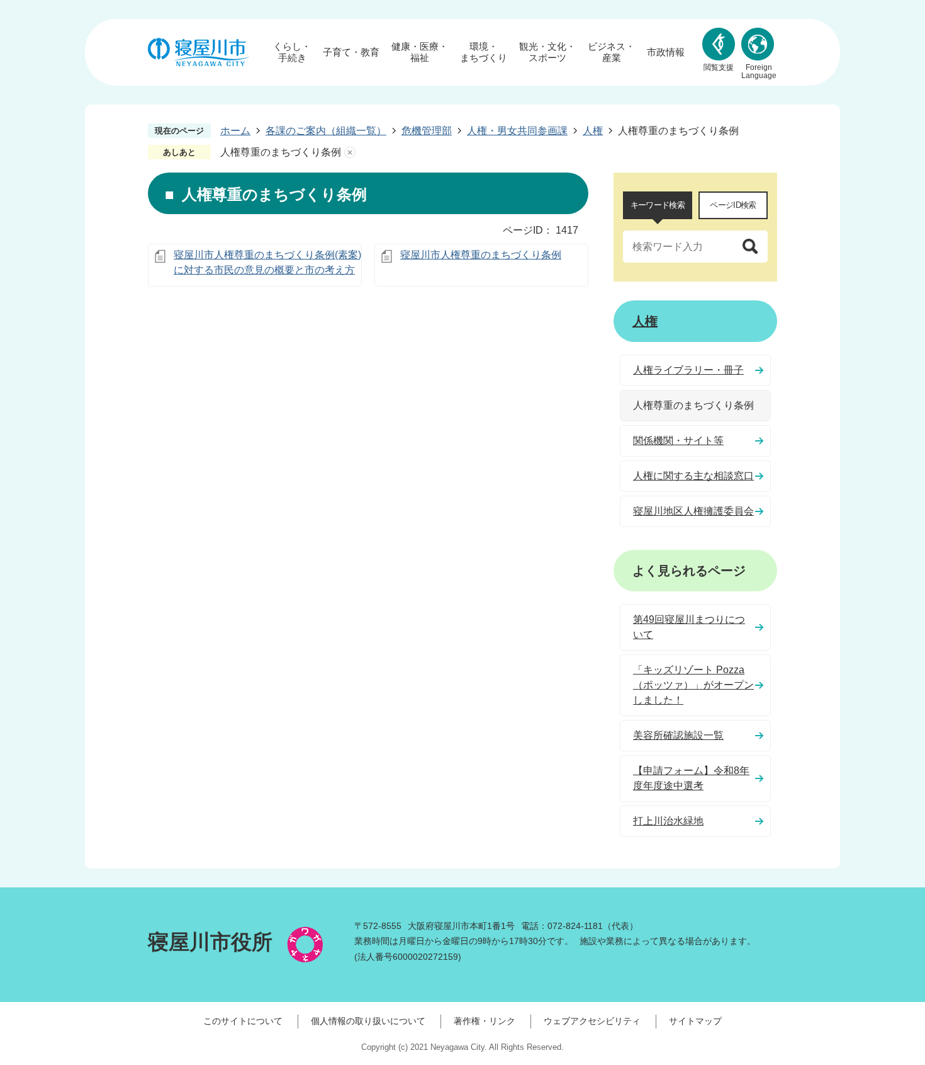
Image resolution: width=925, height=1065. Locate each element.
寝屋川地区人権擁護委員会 (693, 511)
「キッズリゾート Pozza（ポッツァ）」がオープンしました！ (693, 684)
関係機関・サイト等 (678, 440)
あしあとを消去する (350, 152)
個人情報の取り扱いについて (368, 1021)
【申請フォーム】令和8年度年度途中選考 (691, 778)
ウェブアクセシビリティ (592, 1021)
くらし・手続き (292, 52)
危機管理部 (426, 130)
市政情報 (666, 52)
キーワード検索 (658, 205)
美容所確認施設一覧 (678, 735)
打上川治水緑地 (668, 821)
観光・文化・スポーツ (547, 52)
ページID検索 (733, 205)
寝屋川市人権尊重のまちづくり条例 (480, 254)
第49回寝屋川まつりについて (689, 627)
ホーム (235, 130)
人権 (593, 130)
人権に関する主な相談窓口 (693, 475)
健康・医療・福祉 (419, 52)
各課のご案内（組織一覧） (326, 130)
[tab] (657, 205)
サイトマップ (695, 1021)
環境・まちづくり (483, 52)
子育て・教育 (351, 52)
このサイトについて (243, 1021)
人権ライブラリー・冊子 (688, 370)
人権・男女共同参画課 (517, 130)
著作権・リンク (484, 1021)
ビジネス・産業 (611, 52)
